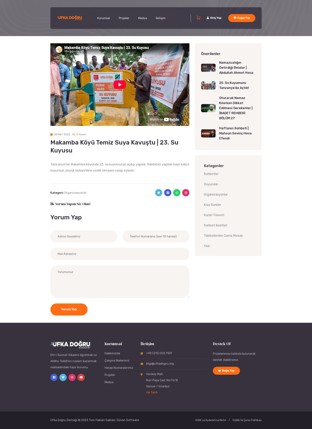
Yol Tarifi (151, 392)
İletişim (161, 18)
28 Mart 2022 (61, 134)
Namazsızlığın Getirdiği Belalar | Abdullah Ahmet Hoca (236, 68)
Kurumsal (103, 18)
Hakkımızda (112, 353)
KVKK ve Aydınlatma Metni (211, 420)
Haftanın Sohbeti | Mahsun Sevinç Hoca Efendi (235, 133)
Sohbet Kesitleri (215, 225)
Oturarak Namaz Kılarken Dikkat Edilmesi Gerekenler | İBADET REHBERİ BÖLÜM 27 (236, 108)
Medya (142, 18)
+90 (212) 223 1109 (159, 353)
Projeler (124, 18)
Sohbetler (211, 174)
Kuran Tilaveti (214, 215)
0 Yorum (81, 134)
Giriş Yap (215, 17)
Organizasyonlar (75, 192)
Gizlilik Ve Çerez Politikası (247, 420)
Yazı (207, 246)
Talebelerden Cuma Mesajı (223, 236)
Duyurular (211, 184)
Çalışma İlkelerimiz (117, 360)
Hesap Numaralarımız (119, 367)
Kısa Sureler (212, 205)
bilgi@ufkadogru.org (160, 363)
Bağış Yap (243, 17)
